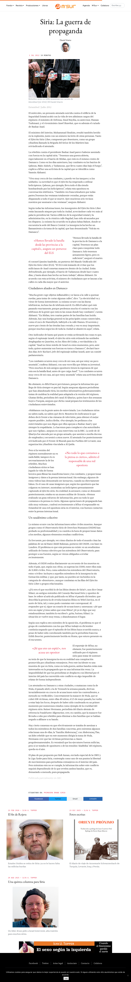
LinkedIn (93, 799)
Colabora (105, 5)
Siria (62, 793)
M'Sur (94, 5)
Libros (45, 5)
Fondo (9, 5)
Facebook (39, 799)
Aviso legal (58, 963)
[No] (128, 975)
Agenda (86, 5)
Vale (66, 978)
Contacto (85, 963)
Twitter (58, 799)
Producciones (32, 5)
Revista (19, 5)
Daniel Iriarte (65, 40)
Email (75, 799)
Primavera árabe (51, 793)
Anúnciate (72, 963)
